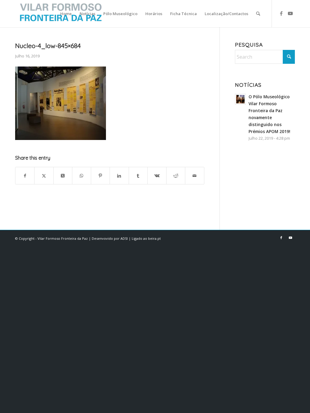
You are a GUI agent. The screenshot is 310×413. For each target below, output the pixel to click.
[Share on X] (44, 175)
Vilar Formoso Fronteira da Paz (63, 238)
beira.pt (154, 238)
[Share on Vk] (157, 175)
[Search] (258, 13)
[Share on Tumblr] (138, 175)
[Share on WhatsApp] (81, 175)
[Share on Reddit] (176, 175)
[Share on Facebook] (24, 175)
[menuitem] (66, 13)
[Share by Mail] (194, 175)
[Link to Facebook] (281, 13)
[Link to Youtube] (290, 13)
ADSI (124, 238)
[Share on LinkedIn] (119, 175)
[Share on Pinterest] (100, 175)
